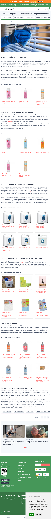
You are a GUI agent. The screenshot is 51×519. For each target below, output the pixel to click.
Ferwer (22, 11)
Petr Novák (5, 439)
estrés (20, 64)
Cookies (19, 480)
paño (22, 262)
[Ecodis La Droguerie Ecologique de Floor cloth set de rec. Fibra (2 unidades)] (8, 304)
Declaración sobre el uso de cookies (24, 475)
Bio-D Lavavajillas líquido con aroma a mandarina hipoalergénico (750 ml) (8, 356)
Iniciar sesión (45, 465)
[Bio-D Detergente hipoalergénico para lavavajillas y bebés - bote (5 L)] (8, 369)
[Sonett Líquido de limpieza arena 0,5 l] (25, 93)
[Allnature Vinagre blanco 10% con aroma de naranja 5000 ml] (8, 239)
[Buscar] (38, 9)
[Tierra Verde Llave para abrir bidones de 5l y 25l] (8, 282)
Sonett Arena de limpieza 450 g (8, 102)
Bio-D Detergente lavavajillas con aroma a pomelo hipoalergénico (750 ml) (42, 356)
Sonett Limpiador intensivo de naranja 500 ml (42, 152)
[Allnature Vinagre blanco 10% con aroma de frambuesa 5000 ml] (25, 217)
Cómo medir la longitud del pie (24, 473)
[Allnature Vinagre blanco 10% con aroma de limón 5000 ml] (8, 217)
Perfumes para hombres (19, 17)
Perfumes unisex (29, 17)
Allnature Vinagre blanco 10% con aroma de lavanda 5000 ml (42, 226)
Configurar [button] (38, 514)
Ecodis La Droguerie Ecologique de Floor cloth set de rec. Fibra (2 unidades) (8, 314)
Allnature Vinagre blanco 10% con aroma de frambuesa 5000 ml (25, 226)
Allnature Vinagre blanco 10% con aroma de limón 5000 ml (8, 226)
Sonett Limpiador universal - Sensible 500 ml (25, 152)
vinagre (3, 199)
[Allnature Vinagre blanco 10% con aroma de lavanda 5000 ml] (42, 217)
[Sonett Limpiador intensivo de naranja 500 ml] (42, 143)
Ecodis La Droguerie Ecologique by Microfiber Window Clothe (25, 314)
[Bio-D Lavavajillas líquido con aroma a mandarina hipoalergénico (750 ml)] (8, 346)
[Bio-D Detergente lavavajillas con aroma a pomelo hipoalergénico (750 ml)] (42, 346)
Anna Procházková (5, 21)
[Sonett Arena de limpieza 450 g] (8, 93)
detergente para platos (35, 192)
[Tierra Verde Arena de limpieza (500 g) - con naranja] (42, 93)
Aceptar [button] (31, 514)
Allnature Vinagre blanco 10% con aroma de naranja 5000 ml (8, 249)
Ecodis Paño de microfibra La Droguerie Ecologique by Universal (42, 314)
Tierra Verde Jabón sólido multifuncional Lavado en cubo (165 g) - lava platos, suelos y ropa (42, 379)
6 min (12, 439)
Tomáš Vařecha (29, 439)
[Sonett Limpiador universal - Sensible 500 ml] (25, 143)
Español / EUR (41, 469)
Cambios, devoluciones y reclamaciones (23, 465)
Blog (26, 11)
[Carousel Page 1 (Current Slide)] (25, 447)
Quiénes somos (4, 462)
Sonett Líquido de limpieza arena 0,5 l (24, 102)
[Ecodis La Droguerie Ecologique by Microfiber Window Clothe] (25, 304)
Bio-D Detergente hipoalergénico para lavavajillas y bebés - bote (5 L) (7, 379)
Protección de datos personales (24, 477)
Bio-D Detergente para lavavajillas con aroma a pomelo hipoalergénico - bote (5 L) (25, 356)
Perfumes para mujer (7, 17)
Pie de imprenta (21, 478)
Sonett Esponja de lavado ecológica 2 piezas (25, 290)
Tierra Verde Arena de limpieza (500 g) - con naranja (41, 103)
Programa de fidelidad (22, 467)
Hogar (30, 11)
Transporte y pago (22, 462)
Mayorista (3, 464)
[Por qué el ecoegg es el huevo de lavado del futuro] (37, 431)
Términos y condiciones (23, 470)
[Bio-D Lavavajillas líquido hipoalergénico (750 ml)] (25, 369)
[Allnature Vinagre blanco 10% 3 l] (42, 239)
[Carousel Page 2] (26, 447)
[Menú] (2, 9)
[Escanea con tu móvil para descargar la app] (4, 471)
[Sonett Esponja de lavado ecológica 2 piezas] (25, 282)
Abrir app (40, 1)
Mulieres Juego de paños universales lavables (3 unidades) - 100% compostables (42, 291)
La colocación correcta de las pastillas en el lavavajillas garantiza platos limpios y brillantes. (13, 443)
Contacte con (21, 468)
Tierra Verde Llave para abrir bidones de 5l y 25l (8, 290)
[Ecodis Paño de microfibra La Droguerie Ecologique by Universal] (42, 304)
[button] (5, 480)
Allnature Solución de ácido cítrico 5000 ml (24, 248)
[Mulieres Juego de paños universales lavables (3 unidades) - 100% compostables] (42, 282)
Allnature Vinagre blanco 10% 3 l (42, 248)
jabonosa (9, 121)
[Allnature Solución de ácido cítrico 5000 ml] (25, 239)
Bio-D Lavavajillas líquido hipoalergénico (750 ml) (25, 378)
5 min (14, 21)
